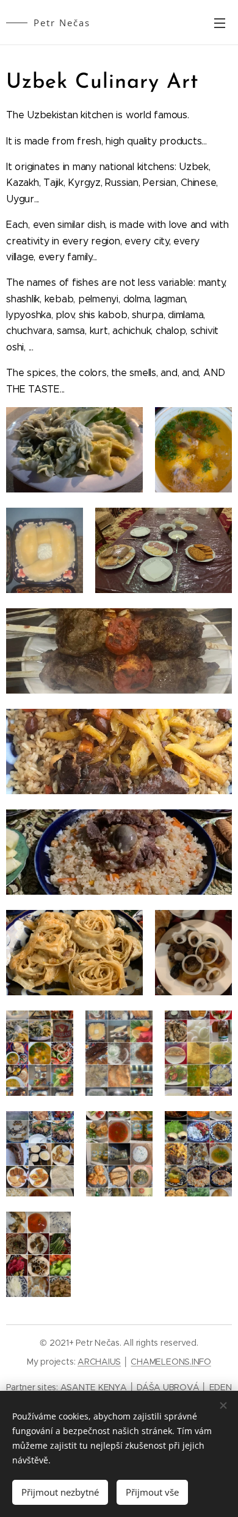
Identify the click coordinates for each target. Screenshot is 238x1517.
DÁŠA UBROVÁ (168, 1387)
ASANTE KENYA (93, 1387)
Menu (219, 22)
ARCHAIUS (99, 1361)
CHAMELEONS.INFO (171, 1361)
